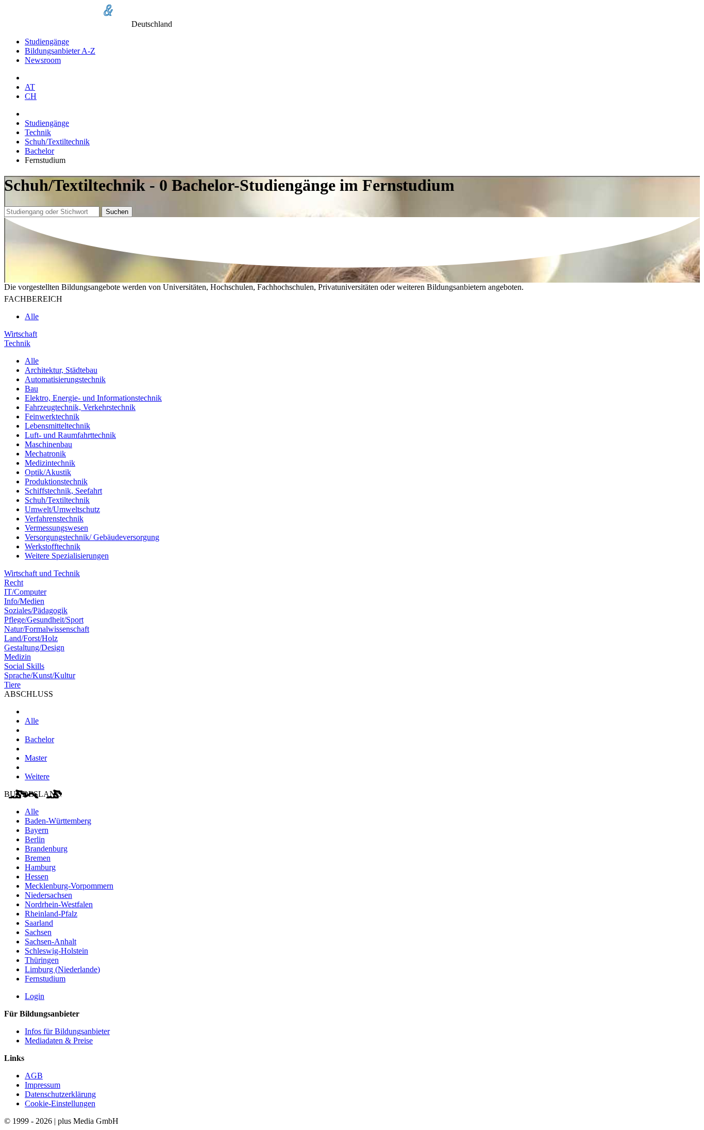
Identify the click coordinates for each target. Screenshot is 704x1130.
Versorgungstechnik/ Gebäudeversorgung (92, 537)
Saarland (39, 923)
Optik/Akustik (48, 472)
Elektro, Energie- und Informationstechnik (93, 398)
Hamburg (40, 867)
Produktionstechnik (56, 481)
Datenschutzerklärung (60, 1094)
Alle (32, 316)
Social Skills (24, 666)
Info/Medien (24, 601)
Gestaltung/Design (34, 647)
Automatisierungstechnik (65, 379)
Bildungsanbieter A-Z (60, 50)
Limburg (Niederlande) (62, 969)
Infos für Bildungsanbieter (67, 1031)
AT (30, 87)
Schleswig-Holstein (56, 950)
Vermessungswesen (56, 527)
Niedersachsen (48, 895)
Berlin (35, 839)
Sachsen (38, 932)
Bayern (36, 830)
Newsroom (43, 60)
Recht (13, 582)
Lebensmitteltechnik (57, 425)
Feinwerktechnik (52, 416)
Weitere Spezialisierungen (67, 555)
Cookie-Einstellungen (60, 1103)
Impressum (42, 1084)
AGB (34, 1075)
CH (31, 96)
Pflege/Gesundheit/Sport (43, 619)
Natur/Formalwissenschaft (46, 629)
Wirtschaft (20, 334)
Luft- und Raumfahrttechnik (70, 435)
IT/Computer (25, 591)
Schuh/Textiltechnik (57, 141)
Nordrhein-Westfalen (59, 904)
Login (34, 996)
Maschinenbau (48, 444)
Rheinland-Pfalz (51, 913)
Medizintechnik (50, 462)
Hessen (36, 876)
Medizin (17, 656)
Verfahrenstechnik (54, 518)
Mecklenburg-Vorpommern (69, 885)
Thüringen (42, 960)
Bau (31, 388)
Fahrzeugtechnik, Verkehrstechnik (80, 407)
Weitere (37, 776)
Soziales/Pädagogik (36, 610)
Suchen (117, 212)
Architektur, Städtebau (61, 370)
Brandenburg (46, 848)
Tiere (12, 684)
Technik (38, 132)
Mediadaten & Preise (59, 1040)
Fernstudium (45, 978)
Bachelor (39, 150)
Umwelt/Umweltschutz (62, 509)
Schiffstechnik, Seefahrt (63, 490)
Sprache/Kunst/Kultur (39, 675)
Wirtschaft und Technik (42, 573)
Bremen (38, 858)
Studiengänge (47, 41)
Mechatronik (45, 453)
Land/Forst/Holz (31, 638)
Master (36, 758)
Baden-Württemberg (58, 820)
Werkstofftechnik (52, 546)
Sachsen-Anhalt (50, 941)
